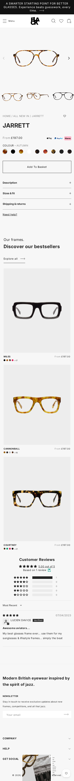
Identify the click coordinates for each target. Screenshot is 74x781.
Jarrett (38, 116)
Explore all (11, 258)
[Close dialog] (50, 756)
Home (7, 116)
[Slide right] (69, 58)
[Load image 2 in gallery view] (37, 96)
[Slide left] (3, 58)
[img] (11, 615)
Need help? (10, 214)
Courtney (10, 545)
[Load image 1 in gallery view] (12, 97)
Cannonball (12, 448)
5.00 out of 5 (46, 566)
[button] (5, 21)
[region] (37, 7)
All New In (21, 116)
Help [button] (6, 748)
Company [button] (10, 738)
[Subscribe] (66, 714)
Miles (7, 356)
